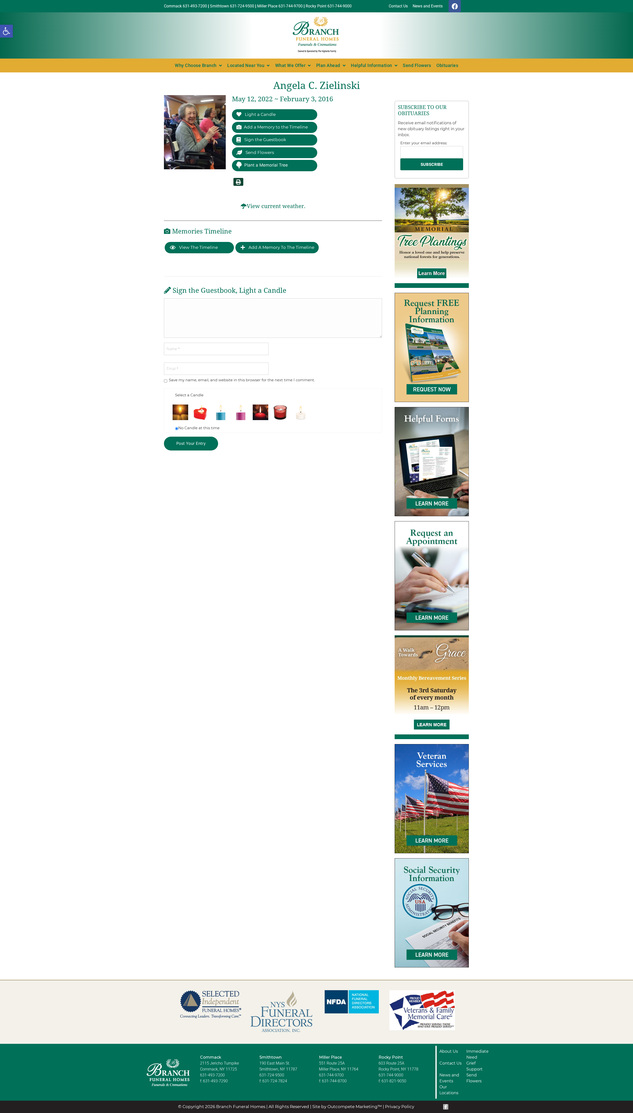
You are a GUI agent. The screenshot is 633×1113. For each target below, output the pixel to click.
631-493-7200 (212, 1075)
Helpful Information (371, 65)
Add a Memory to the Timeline (276, 127)
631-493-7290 (215, 1081)
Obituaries (447, 65)
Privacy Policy (399, 1106)
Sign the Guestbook (264, 139)
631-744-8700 (334, 1081)
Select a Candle (189, 395)
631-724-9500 (271, 1075)
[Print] (238, 182)
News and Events (449, 1078)
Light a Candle (260, 114)
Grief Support (474, 1066)
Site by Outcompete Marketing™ (347, 1106)
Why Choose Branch (196, 65)
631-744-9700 (331, 1075)
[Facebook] (455, 6)
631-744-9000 (391, 1075)
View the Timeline (198, 247)
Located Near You (245, 65)
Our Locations (448, 1090)
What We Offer (290, 65)
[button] (6, 31)
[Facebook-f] (446, 1107)
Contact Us (450, 1063)
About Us (448, 1051)
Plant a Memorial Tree (266, 165)
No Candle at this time (199, 428)
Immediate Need (477, 1054)
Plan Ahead (328, 65)
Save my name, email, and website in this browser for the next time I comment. (242, 380)
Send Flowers (417, 65)
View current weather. (276, 206)
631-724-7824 (274, 1081)
